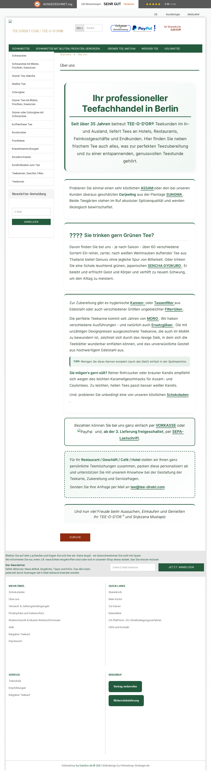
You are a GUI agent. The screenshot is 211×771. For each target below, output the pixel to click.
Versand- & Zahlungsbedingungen (29, 606)
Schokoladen (17, 592)
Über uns (14, 599)
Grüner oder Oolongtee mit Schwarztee (27, 114)
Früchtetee (18, 140)
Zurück (75, 537)
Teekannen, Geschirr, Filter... (28, 173)
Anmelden (31, 221)
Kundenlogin (172, 14)
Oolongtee (18, 92)
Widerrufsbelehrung (126, 700)
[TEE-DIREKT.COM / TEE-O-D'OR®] (39, 31)
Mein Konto (115, 599)
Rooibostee (19, 132)
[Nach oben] (199, 760)
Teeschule (15, 680)
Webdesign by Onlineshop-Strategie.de (125, 765)
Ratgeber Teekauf (19, 634)
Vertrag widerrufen (125, 686)
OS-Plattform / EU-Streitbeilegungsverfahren (135, 620)
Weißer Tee (19, 83)
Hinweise (129, 4)
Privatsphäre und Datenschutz (26, 613)
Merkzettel (193, 14)
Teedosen (18, 181)
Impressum (15, 641)
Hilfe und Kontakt (119, 627)
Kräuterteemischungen (25, 148)
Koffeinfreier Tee (22, 124)
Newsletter (115, 613)
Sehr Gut (112, 4)
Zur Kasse (115, 606)
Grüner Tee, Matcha (23, 75)
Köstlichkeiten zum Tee (26, 165)
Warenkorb (115, 592)
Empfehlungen (17, 687)
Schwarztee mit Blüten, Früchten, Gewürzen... (25, 65)
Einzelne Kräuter (21, 157)
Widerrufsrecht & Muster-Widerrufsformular (34, 620)
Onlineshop (68, 765)
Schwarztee (19, 55)
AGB (11, 627)
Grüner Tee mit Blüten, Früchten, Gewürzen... (25, 102)
